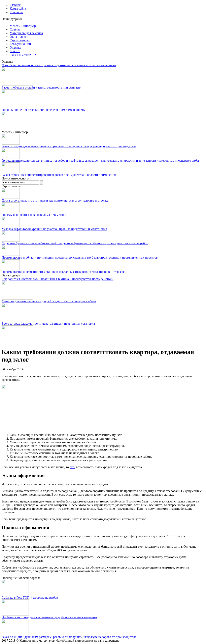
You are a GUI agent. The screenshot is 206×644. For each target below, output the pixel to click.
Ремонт (15, 51)
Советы (15, 29)
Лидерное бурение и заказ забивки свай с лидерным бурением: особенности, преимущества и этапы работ (75, 243)
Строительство (20, 40)
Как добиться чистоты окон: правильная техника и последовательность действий (57, 279)
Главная (15, 5)
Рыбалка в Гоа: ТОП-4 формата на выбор (30, 597)
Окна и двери (19, 36)
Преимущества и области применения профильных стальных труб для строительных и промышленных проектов (80, 257)
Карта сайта (18, 8)
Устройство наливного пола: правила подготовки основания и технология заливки (59, 65)
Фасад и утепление (23, 54)
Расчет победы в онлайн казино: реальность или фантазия (41, 87)
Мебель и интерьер (23, 26)
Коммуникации (20, 44)
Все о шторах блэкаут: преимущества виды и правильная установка (48, 323)
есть (72, 467)
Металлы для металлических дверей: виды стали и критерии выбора (49, 301)
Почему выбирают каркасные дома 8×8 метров (34, 214)
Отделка (15, 47)
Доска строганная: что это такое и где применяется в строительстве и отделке (55, 200)
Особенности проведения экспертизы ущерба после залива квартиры (49, 617)
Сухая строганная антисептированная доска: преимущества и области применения (59, 174)
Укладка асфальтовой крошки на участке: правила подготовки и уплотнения (54, 229)
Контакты (16, 12)
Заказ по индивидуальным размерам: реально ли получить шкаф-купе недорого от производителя (69, 146)
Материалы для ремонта (26, 33)
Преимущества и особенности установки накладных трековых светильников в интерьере (63, 271)
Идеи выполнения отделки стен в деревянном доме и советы (43, 109)
